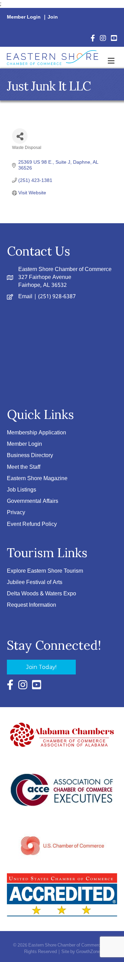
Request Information (31, 605)
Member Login (24, 17)
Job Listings (21, 490)
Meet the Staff (23, 467)
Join (53, 17)
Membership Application (36, 432)
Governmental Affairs (32, 501)
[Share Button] (20, 136)
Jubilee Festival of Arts (34, 582)
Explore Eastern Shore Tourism (45, 571)
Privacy (16, 512)
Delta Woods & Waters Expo (41, 593)
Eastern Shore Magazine (37, 478)
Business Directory (30, 455)
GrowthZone (88, 952)
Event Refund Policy (32, 524)
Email (25, 296)
